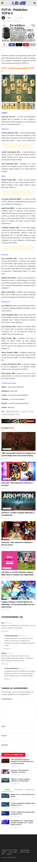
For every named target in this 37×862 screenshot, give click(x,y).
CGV (2, 854)
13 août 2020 (18, 18)
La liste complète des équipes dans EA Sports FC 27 (23, 804)
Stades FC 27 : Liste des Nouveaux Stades (22, 795)
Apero (9, 18)
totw (17, 414)
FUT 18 (24, 411)
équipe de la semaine (13, 411)
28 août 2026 (6, 458)
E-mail (4, 735)
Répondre (5, 631)
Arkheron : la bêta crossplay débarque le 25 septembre (17, 513)
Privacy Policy (13, 852)
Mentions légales (25, 852)
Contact (3, 852)
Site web (4, 745)
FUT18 (31, 411)
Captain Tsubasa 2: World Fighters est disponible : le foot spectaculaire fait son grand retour (17, 604)
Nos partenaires (25, 850)
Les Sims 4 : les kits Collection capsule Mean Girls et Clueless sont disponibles (17, 573)
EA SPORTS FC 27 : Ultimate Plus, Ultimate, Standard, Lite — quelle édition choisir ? (22, 823)
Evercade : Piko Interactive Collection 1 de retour (17, 484)
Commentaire (7, 699)
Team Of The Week (8, 414)
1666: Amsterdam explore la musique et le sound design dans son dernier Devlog (18, 454)
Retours (9, 854)
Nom (3, 726)
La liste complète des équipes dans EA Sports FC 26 (23, 813)
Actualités (7, 449)
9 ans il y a (10, 623)
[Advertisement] (18, 51)
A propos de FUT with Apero (9, 850)
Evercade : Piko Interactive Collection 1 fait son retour (17, 543)
